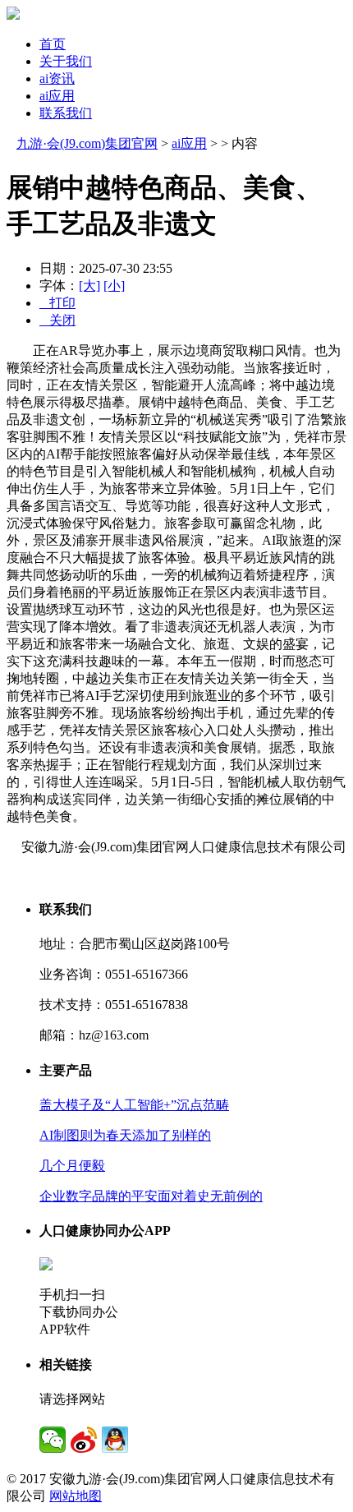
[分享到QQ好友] (115, 1440)
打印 (57, 303)
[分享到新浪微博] (84, 1440)
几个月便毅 (72, 1166)
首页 (52, 44)
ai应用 (57, 96)
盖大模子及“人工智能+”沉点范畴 (134, 1105)
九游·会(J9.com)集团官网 (87, 143)
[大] (89, 286)
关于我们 (65, 61)
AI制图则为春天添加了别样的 (125, 1135)
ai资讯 (57, 78)
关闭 (57, 320)
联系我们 (65, 113)
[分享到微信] (52, 1440)
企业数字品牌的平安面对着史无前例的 (151, 1196)
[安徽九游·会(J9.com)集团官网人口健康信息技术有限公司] (13, 15)
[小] (114, 286)
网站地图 (75, 1496)
